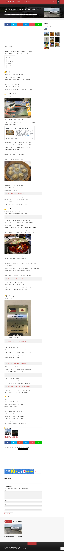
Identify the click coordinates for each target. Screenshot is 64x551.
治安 (21, 14)
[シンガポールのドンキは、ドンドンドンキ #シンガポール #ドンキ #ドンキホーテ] (52, 44)
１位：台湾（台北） (10, 61)
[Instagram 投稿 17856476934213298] (46, 34)
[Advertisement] (23, 36)
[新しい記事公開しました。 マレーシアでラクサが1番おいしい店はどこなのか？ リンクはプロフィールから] (57, 44)
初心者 (23, 14)
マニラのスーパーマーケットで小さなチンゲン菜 (17, 341)
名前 (5, 500)
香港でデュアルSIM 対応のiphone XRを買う (15, 278)
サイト (5, 508)
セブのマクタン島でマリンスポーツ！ (15, 374)
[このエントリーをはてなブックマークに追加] (26, 24)
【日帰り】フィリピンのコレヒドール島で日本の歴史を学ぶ (19, 386)
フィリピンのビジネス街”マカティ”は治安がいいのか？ (18, 363)
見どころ (35, 14)
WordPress (27, 548)
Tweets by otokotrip (47, 26)
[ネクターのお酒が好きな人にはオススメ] (46, 44)
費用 (18, 14)
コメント (5, 490)
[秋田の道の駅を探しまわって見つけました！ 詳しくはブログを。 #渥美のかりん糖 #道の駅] (52, 39)
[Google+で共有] (20, 24)
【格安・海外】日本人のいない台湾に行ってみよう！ (17, 193)
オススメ (26, 14)
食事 (19, 14)
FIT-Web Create (17, 548)
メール (5, 504)
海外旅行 (16, 14)
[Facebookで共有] (7, 24)
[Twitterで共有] (14, 24)
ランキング (11, 14)
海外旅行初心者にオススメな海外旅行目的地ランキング (13, 537)
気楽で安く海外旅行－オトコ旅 (15, 547)
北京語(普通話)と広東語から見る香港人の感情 (16, 216)
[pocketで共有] (32, 24)
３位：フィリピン (9, 65)
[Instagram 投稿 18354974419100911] (46, 39)
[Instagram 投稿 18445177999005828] (52, 34)
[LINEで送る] (38, 24)
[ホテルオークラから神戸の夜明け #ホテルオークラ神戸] (57, 39)
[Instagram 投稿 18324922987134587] (57, 34)
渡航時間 (32, 14)
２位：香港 (8, 63)
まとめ (7, 66)
